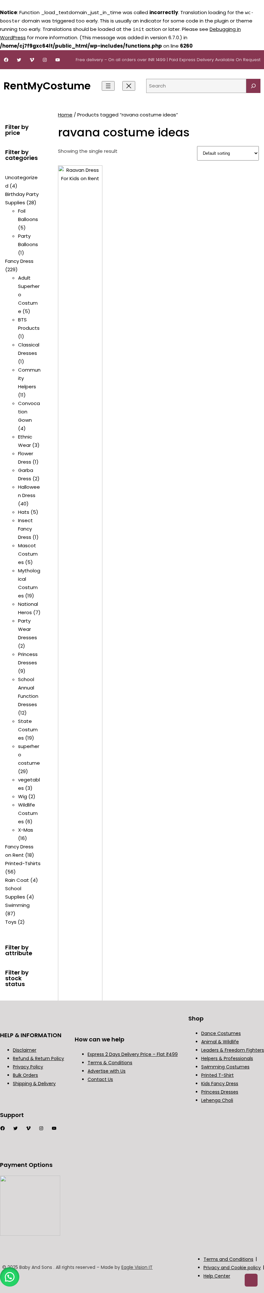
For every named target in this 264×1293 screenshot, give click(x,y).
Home (65, 114)
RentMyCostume (47, 86)
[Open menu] (108, 86)
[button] (9, 1277)
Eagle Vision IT (137, 1267)
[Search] (253, 86)
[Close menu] (128, 86)
